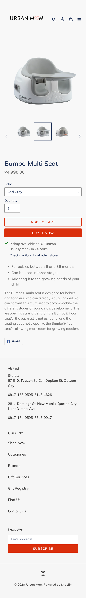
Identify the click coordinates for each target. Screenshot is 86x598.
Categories (17, 454)
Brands (14, 465)
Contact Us (17, 511)
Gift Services (18, 477)
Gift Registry (18, 488)
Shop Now (16, 443)
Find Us (14, 499)
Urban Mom (34, 584)
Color (8, 184)
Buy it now (43, 233)
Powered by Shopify (58, 584)
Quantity (10, 201)
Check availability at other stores (34, 255)
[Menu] (79, 19)
